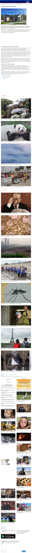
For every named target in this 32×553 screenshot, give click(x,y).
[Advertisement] (16, 39)
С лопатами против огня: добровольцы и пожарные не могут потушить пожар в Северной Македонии (8, 399)
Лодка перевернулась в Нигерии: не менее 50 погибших (8, 401)
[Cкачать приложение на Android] (8, 537)
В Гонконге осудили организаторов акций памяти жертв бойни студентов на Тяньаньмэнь (7, 386)
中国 (28, 0)
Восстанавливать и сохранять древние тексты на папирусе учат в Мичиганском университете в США (7, 406)
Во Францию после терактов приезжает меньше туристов (9, 348)
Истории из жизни (24, 416)
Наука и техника (24, 432)
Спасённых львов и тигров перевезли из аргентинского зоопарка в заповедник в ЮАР (7, 395)
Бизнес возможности (11, 3)
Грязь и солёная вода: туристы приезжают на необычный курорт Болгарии (22, 476)
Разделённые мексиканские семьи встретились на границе (9, 281)
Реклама (3, 528)
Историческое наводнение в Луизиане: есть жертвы (9, 374)
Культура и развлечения (24, 455)
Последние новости (8, 384)
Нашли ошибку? (4, 529)
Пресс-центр (4, 527)
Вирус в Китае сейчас (8, 382)
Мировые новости (4, 3)
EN (27, 0)
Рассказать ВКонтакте (6, 77)
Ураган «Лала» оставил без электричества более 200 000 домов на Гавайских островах (13, 119)
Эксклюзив (24, 403)
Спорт (8, 488)
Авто (24, 502)
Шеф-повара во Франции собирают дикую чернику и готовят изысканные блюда (23, 487)
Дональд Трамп (7, 379)
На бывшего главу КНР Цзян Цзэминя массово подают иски (9, 213)
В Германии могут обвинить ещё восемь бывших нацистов (9, 326)
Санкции (10, 379)
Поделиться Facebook (6, 76)
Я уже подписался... (4, 552)
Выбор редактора (24, 378)
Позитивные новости (8, 408)
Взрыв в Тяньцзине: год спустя (5, 258)
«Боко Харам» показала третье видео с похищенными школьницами (11, 376)
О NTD (3, 526)
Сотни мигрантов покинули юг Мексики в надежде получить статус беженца (7, 390)
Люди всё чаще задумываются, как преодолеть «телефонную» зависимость (11, 371)
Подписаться (24, 551)
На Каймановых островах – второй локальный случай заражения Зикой (11, 303)
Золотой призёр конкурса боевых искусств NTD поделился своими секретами (23, 400)
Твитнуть (4, 78)
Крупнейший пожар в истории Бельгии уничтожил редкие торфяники (10, 164)
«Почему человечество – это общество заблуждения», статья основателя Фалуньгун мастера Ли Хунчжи (24, 390)
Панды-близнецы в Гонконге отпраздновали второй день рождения (10, 141)
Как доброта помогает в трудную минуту (22, 429)
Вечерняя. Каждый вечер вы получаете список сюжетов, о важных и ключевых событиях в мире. (16, 544)
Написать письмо (19, 534)
